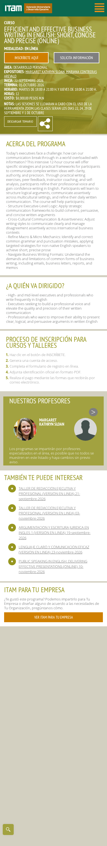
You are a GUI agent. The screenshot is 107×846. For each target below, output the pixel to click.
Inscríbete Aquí (26, 57)
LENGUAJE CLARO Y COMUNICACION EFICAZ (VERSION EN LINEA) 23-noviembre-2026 (54, 549)
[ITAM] (13, 8)
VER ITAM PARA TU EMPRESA (53, 617)
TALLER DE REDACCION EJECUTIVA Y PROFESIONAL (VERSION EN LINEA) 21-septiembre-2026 (49, 493)
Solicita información (76, 57)
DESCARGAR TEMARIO (20, 121)
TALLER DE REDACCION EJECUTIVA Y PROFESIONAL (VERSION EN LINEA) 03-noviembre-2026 (49, 513)
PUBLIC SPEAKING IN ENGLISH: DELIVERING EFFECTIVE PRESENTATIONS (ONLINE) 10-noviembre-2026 (53, 566)
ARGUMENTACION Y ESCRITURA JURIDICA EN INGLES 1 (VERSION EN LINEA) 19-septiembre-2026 (55, 532)
